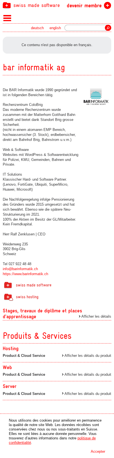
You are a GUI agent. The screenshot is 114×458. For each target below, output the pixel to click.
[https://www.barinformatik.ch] (96, 97)
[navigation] (57, 5)
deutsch (37, 28)
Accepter (98, 451)
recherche (108, 28)
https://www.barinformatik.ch (25, 274)
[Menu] (7, 17)
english (55, 28)
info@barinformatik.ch (20, 269)
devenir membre (84, 5)
